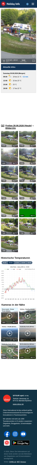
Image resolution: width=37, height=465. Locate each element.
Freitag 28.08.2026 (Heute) (18, 125)
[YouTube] (23, 434)
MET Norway (21, 462)
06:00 (4, 262)
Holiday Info (8, 2)
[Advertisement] (18, 107)
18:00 (29, 262)
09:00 (11, 262)
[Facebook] (7, 434)
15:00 (23, 262)
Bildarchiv (10, 128)
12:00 (17, 262)
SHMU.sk (12, 462)
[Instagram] (15, 434)
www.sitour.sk (18, 404)
